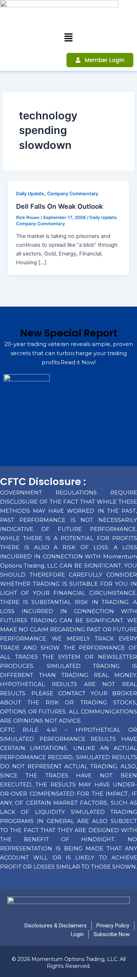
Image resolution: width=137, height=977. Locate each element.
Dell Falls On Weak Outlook (59, 206)
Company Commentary (72, 193)
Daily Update (30, 193)
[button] (68, 38)
